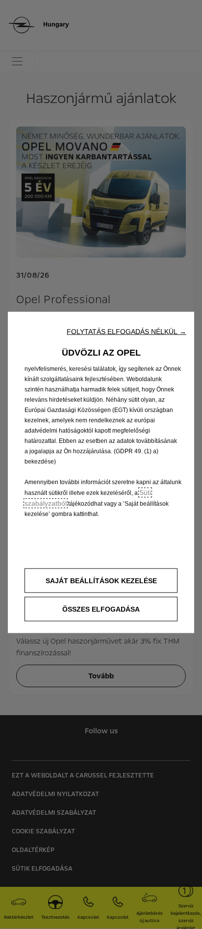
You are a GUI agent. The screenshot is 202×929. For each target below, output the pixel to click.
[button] (126, 331)
